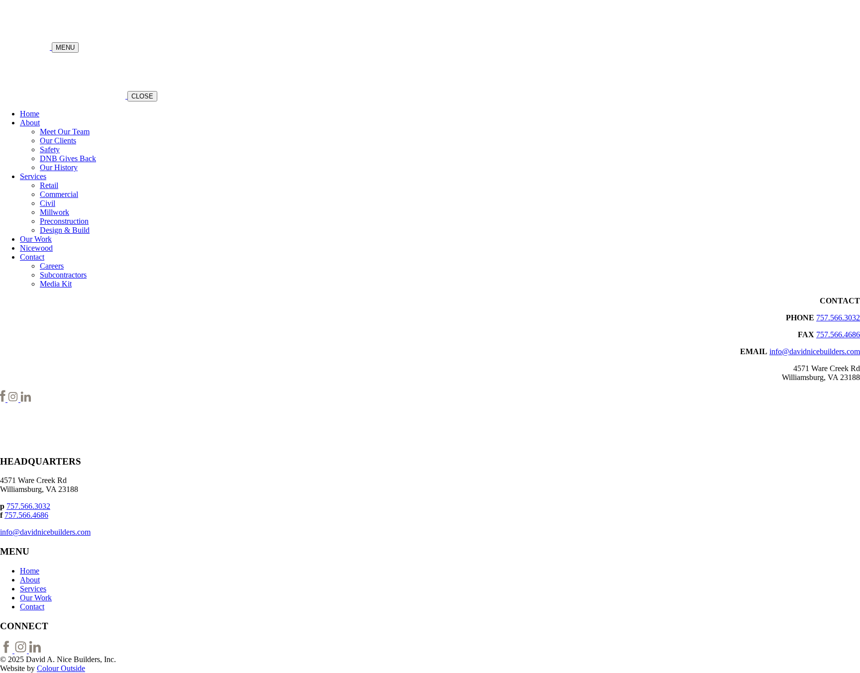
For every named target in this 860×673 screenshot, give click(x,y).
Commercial (59, 194)
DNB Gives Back (68, 158)
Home (29, 113)
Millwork (54, 212)
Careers (52, 266)
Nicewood (36, 248)
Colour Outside (61, 668)
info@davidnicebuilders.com (814, 351)
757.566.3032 (838, 317)
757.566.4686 (838, 334)
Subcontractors (63, 275)
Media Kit (56, 284)
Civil (47, 203)
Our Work (36, 239)
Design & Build (65, 230)
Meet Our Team (65, 131)
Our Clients (58, 140)
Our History (59, 167)
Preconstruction (64, 221)
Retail (49, 185)
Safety (50, 149)
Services (33, 176)
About (30, 122)
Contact (32, 257)
